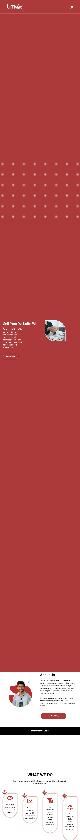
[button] (72, 7)
